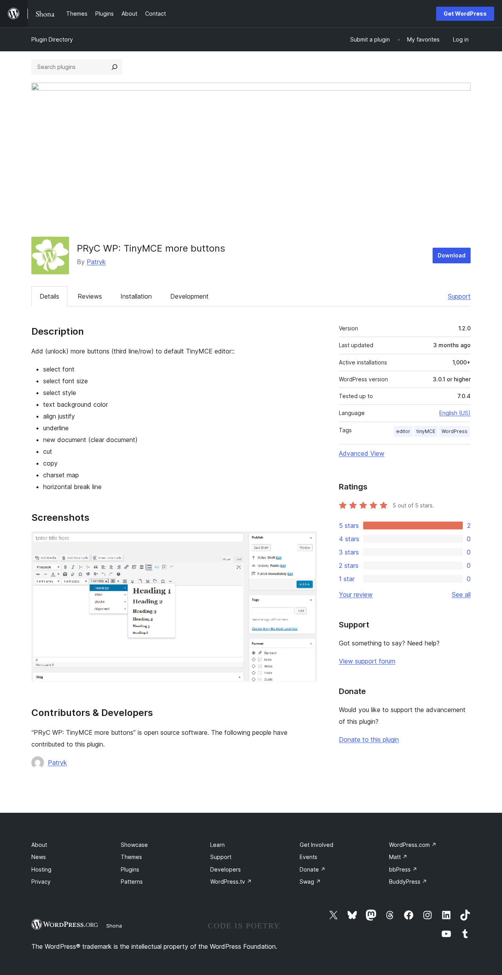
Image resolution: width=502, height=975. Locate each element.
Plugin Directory (52, 39)
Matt (398, 857)
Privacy (41, 881)
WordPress (454, 431)
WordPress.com (413, 844)
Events (308, 857)
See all (461, 594)
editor (403, 431)
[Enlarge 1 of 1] (306, 542)
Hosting (41, 869)
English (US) (455, 413)
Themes (131, 857)
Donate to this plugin (369, 739)
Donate (313, 869)
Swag (310, 881)
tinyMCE (426, 431)
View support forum (367, 661)
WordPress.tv (231, 881)
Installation (136, 296)
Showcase (134, 844)
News (38, 857)
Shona (114, 925)
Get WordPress (465, 13)
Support (459, 296)
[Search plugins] (114, 67)
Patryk (96, 262)
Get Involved (316, 844)
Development (189, 296)
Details (49, 296)
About (39, 844)
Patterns (132, 881)
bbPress (403, 869)
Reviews (90, 296)
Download (452, 255)
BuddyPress (408, 881)
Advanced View (361, 453)
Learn (217, 844)
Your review (356, 594)
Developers (225, 869)
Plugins (130, 869)
